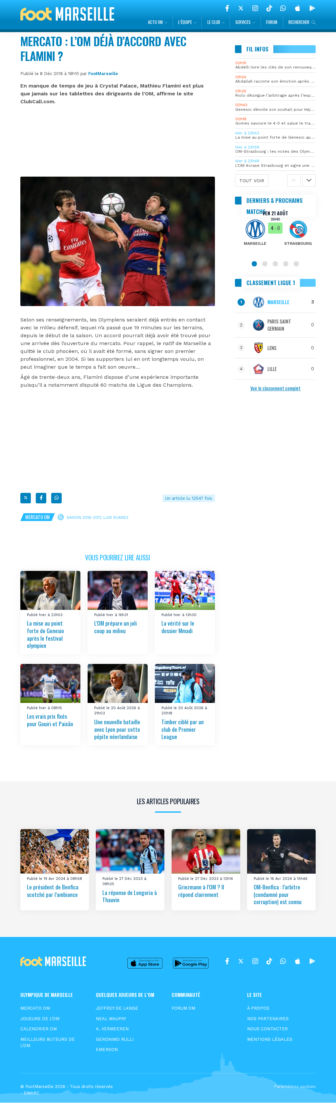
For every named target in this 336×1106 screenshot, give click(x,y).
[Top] (318, 1091)
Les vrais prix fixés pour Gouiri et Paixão (50, 720)
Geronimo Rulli (115, 1039)
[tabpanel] (275, 232)
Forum (271, 22)
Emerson (107, 1049)
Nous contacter (267, 1028)
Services (243, 22)
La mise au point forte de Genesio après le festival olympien (45, 634)
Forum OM (183, 1008)
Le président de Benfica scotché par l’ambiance (52, 891)
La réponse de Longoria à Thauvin (129, 896)
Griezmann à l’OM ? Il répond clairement (201, 891)
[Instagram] (255, 8)
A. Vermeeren (112, 1028)
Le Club (213, 22)
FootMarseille (103, 73)
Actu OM (155, 22)
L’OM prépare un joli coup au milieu (115, 627)
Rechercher (298, 22)
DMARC (31, 1093)
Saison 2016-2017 (84, 517)
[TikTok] (269, 8)
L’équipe (185, 22)
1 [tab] (254, 263)
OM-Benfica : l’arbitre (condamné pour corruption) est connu (278, 894)
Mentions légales (269, 1039)
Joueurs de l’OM (39, 1018)
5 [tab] (296, 263)
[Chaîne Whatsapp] (283, 8)
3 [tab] (275, 263)
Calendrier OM (38, 1028)
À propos (258, 1008)
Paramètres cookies (295, 1086)
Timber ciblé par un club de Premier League (182, 729)
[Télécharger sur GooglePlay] (312, 8)
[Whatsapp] (56, 498)
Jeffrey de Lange (117, 1008)
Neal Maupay (111, 1018)
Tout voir (251, 180)
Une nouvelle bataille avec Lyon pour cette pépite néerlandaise (117, 729)
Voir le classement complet (275, 388)
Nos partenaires (268, 1018)
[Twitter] (241, 8)
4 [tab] (285, 263)
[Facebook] (227, 8)
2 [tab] (264, 263)
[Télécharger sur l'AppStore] (297, 8)
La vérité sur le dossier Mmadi (177, 627)
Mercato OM (37, 517)
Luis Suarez (116, 517)
